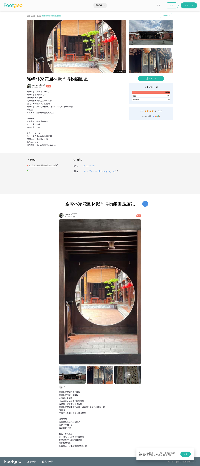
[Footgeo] (13, 5)
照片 (119, 71)
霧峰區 (39, 16)
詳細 (170, 455)
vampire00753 (38, 85)
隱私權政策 (47, 461)
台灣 (28, 16)
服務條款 (31, 461)
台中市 (33, 16)
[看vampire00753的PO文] (29, 86)
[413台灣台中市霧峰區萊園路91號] (28, 169)
